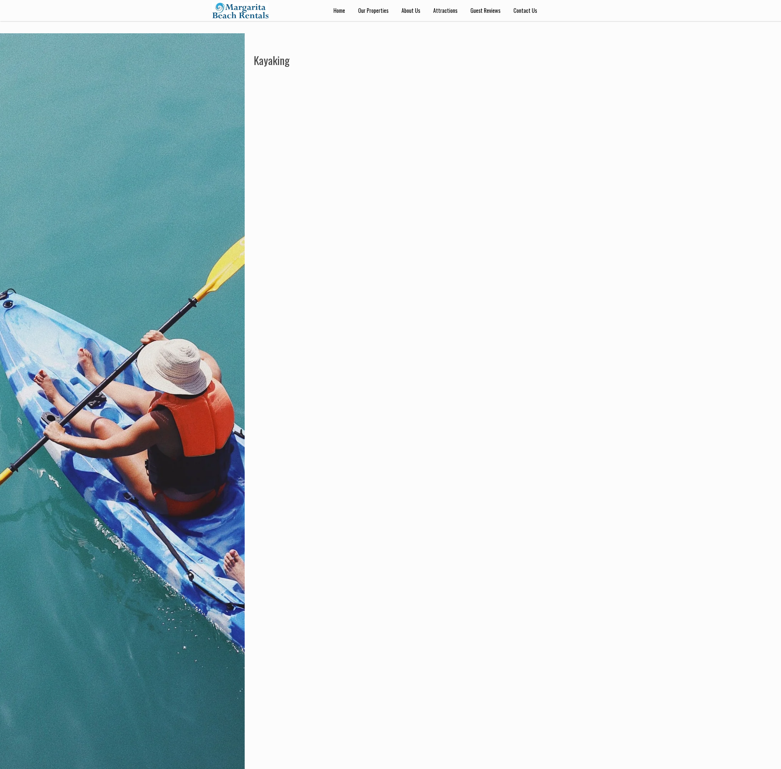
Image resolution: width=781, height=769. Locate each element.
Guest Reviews (485, 10)
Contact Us (525, 10)
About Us (410, 10)
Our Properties (373, 10)
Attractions (445, 10)
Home (339, 10)
